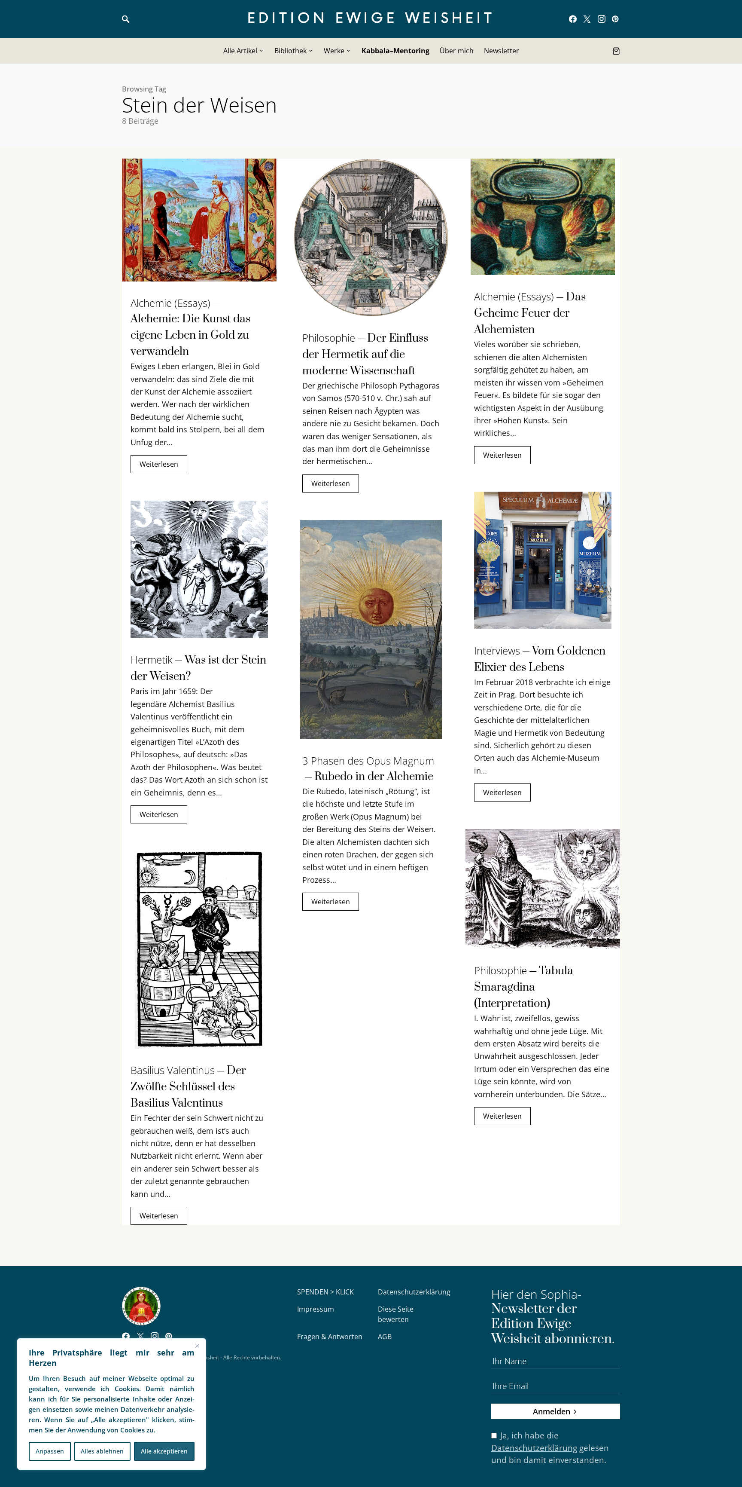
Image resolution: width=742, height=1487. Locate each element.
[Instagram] (601, 19)
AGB (385, 1336)
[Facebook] (573, 19)
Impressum (315, 1309)
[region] (111, 1404)
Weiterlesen (159, 464)
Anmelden (551, 1411)
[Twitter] (587, 19)
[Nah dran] (197, 1345)
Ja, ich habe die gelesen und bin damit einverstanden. (550, 1447)
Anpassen (50, 1451)
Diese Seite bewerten (396, 1314)
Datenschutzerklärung (414, 1292)
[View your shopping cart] (616, 51)
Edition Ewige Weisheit (371, 18)
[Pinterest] (615, 19)
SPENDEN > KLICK (325, 1292)
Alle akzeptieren (164, 1451)
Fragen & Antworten (329, 1336)
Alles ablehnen (102, 1451)
